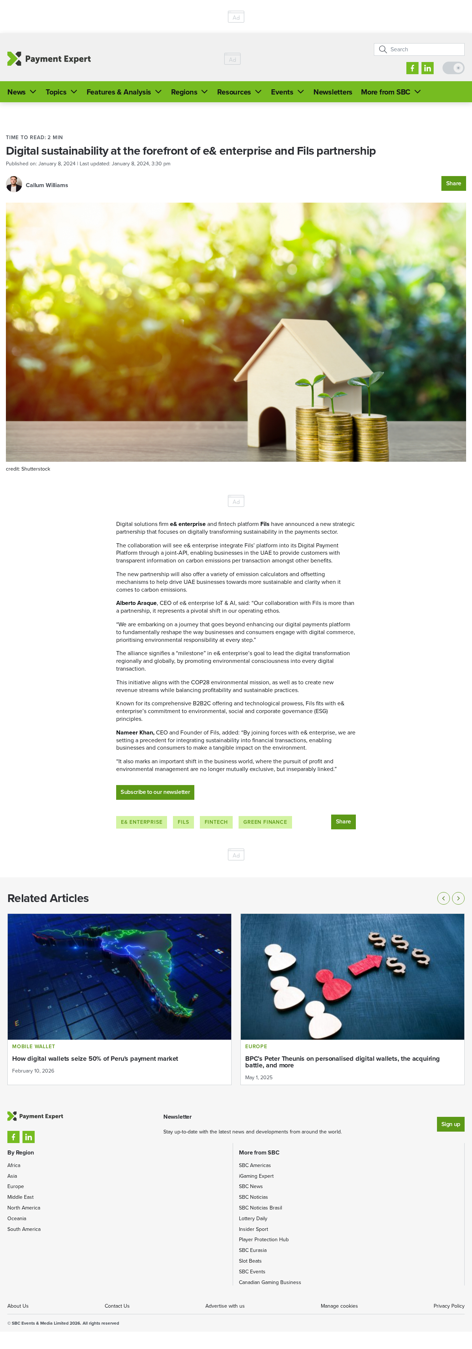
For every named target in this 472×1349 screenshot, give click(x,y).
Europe (15, 1186)
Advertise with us (225, 1306)
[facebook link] (412, 68)
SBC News (251, 1186)
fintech (216, 822)
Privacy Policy (449, 1306)
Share (453, 183)
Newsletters (333, 91)
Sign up (450, 1124)
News (16, 91)
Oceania (16, 1218)
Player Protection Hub (264, 1239)
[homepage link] (49, 58)
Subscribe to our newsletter (155, 792)
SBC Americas (255, 1165)
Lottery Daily (253, 1218)
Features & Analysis (119, 91)
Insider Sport (253, 1229)
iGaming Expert (256, 1176)
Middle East (20, 1197)
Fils (183, 822)
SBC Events (252, 1272)
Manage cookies (339, 1306)
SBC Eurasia (253, 1250)
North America (23, 1208)
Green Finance (265, 822)
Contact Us (117, 1306)
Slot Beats (250, 1261)
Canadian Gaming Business (270, 1282)
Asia (12, 1176)
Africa (13, 1165)
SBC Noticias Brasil (260, 1208)
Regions (184, 91)
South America (24, 1229)
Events (282, 91)
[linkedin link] (427, 68)
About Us (18, 1306)
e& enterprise (141, 822)
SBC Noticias (253, 1197)
